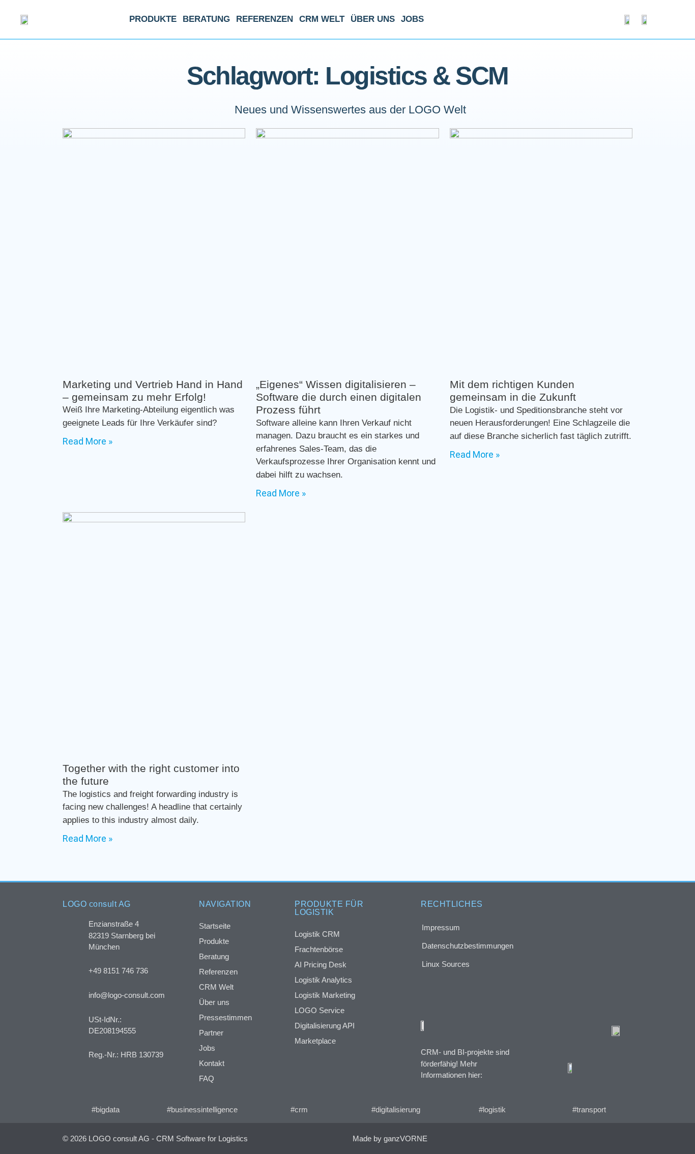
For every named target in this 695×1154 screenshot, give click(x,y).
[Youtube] (622, 1138)
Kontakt (211, 1063)
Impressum (441, 927)
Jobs (412, 19)
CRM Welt (321, 19)
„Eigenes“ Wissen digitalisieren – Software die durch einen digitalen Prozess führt (338, 397)
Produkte (153, 19)
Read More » (87, 441)
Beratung (206, 19)
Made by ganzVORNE (390, 1138)
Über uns (373, 19)
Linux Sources (446, 964)
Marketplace (315, 1041)
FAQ (206, 1078)
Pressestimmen (225, 1017)
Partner (211, 1032)
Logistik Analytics (323, 979)
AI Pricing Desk (320, 964)
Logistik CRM (317, 934)
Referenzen (264, 19)
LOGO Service (319, 1010)
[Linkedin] (601, 1138)
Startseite (214, 926)
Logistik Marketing (325, 995)
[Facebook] (558, 1138)
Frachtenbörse (319, 949)
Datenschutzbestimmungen (467, 945)
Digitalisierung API (325, 1025)
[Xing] (579, 1138)
